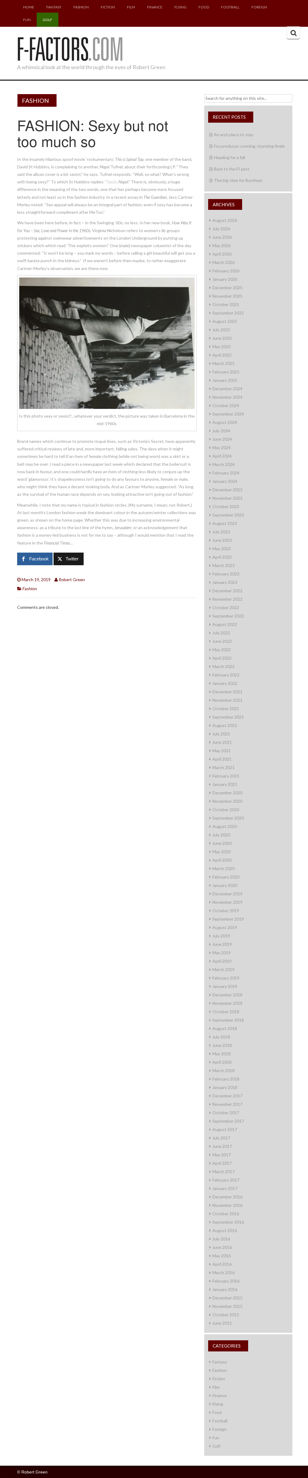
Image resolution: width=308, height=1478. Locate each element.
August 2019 (224, 927)
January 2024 (224, 481)
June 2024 (222, 439)
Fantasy (53, 7)
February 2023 (225, 573)
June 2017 (222, 1146)
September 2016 (228, 1222)
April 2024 (222, 455)
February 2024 (225, 472)
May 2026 (221, 245)
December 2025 (227, 287)
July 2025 (221, 329)
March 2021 (223, 767)
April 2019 (222, 961)
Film (131, 7)
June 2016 (222, 1247)
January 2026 (224, 279)
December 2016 (227, 1196)
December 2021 (227, 691)
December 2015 (227, 1297)
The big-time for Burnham (238, 180)
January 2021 (224, 784)
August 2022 (224, 624)
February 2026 (225, 270)
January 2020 (224, 885)
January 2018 (224, 1087)
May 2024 (221, 447)
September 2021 (228, 716)
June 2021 (222, 742)
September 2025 (228, 312)
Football (230, 7)
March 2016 (223, 1272)
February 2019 (225, 977)
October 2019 (225, 910)
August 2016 (224, 1230)
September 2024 (228, 413)
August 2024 (224, 422)
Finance (154, 7)
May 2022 (221, 649)
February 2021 (225, 775)
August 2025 (224, 321)
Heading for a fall (229, 157)
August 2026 (224, 220)
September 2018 (228, 1020)
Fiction (108, 7)
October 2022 (225, 607)
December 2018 (227, 994)
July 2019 (221, 935)
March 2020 (223, 868)
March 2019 (223, 969)
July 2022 (221, 632)
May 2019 (221, 952)
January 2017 (224, 1188)
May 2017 (221, 1154)
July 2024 (221, 430)
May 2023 (221, 548)
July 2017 (221, 1137)
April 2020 (222, 860)
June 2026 (222, 237)
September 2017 (228, 1121)
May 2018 (221, 1053)
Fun (27, 19)
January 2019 (224, 986)
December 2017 (227, 1095)
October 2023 (225, 506)
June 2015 (222, 1323)
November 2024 (227, 397)
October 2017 (225, 1112)
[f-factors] (69, 48)
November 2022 (227, 599)
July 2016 (221, 1238)
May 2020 (221, 851)
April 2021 (222, 759)
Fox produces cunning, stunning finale (249, 146)
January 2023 (224, 582)
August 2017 (224, 1129)
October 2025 (225, 304)
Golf (47, 19)
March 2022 (223, 666)
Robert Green (72, 579)
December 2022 (227, 590)
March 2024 (223, 464)
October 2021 (225, 708)
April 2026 (222, 253)
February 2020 (225, 876)
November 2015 (227, 1306)
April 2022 (222, 658)
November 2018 (227, 1003)
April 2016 (222, 1264)
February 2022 (225, 674)
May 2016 (221, 1255)
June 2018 (222, 1045)
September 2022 (228, 615)
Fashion (81, 7)
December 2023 (227, 489)
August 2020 (224, 826)
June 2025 (222, 338)
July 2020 (221, 834)
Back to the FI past (231, 168)
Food (204, 7)
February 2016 (225, 1280)
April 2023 (222, 557)
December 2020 (227, 792)
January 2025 (224, 380)
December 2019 (227, 893)
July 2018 (221, 1036)
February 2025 (225, 371)
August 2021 (224, 725)
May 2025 (221, 346)
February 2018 (225, 1078)
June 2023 (222, 540)
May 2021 (221, 750)
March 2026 (223, 262)
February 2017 (225, 1179)
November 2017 (227, 1104)
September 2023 (228, 514)
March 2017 (223, 1171)
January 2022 (224, 683)
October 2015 (225, 1314)
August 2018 (224, 1028)
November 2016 (227, 1205)
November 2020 (227, 801)
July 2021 (221, 733)
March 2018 (223, 1070)
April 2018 (222, 1062)
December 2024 (227, 388)
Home (28, 7)
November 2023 (227, 498)
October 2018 (225, 1011)
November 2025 (227, 296)
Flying (180, 7)
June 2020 (222, 843)
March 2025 (223, 363)
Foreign (259, 7)
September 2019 (228, 918)
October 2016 (225, 1213)
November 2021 (227, 700)
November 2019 (227, 902)
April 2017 (222, 1163)
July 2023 (221, 531)
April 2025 (222, 354)
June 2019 (222, 944)
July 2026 (221, 228)
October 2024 (225, 405)
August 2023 (224, 523)
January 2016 (224, 1289)
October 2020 (225, 809)
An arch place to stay (233, 134)
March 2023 (223, 565)
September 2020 (228, 817)
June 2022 (222, 641)
